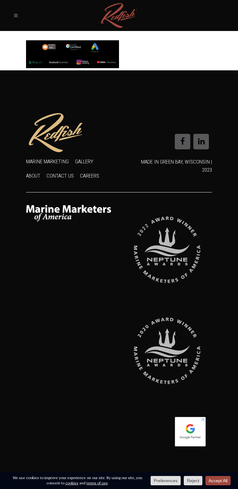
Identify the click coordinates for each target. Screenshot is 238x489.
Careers (89, 176)
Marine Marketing (47, 161)
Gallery (84, 161)
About (33, 176)
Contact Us (60, 176)
